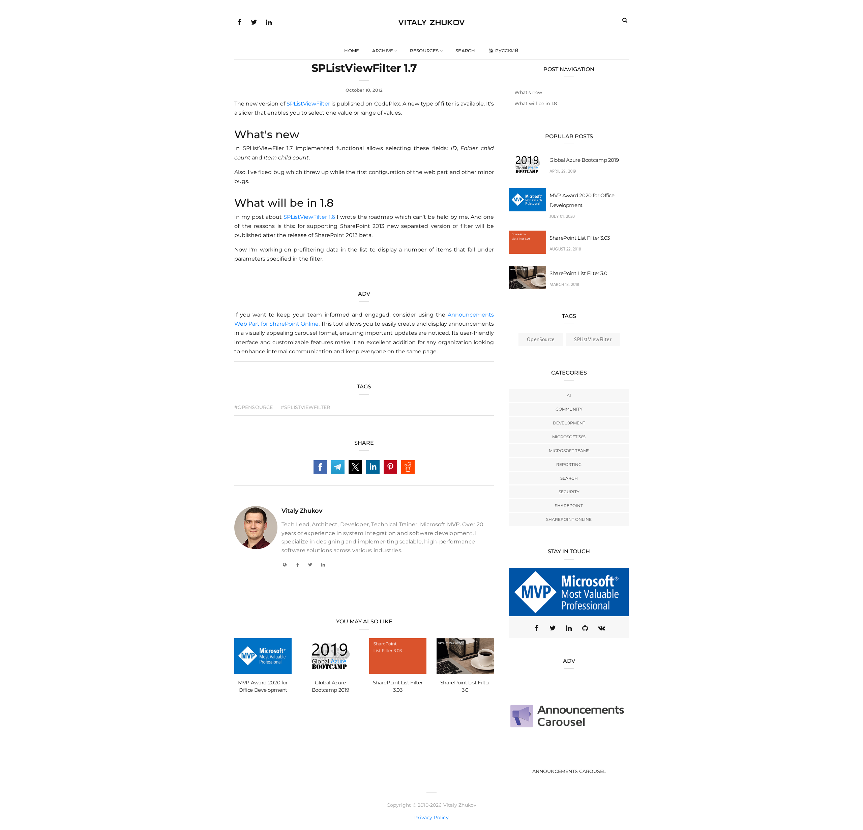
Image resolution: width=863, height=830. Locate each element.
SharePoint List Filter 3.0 (578, 273)
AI (569, 395)
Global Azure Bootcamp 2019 (584, 160)
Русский (506, 50)
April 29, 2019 (562, 171)
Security (569, 491)
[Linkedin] (569, 628)
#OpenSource (253, 407)
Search (465, 50)
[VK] (601, 628)
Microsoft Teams (569, 450)
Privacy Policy (431, 817)
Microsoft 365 (569, 436)
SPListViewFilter (308, 103)
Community (569, 409)
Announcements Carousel (569, 771)
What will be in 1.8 (535, 103)
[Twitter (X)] (553, 628)
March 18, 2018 (564, 284)
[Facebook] (239, 22)
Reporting (569, 464)
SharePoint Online (569, 519)
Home (351, 50)
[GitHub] (585, 628)
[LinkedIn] (268, 22)
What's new (528, 92)
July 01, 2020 (562, 216)
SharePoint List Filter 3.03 (579, 238)
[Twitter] (254, 22)
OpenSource (541, 340)
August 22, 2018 (565, 249)
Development (569, 422)
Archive (382, 50)
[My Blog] (284, 564)
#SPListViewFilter (305, 407)
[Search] (625, 20)
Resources (424, 50)
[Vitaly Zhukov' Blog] (431, 21)
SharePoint (569, 505)
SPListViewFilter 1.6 (309, 217)
